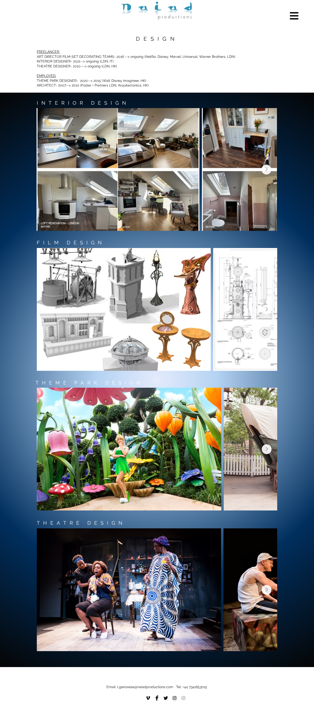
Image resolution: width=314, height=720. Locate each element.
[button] (294, 16)
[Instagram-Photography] (183, 698)
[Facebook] (156, 698)
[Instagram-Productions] (174, 698)
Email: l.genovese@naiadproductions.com (141, 687)
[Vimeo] (148, 698)
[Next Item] (266, 169)
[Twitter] (165, 698)
